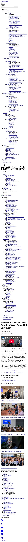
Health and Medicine (8, 483)
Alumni (5, 128)
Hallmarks (8, 149)
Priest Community (13, 101)
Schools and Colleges (11, 28)
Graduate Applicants (13, 88)
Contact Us (3, 499)
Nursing (11, 40)
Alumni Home (12, 133)
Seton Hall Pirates (10, 115)
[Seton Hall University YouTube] (2, 531)
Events (5, 159)
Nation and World (18, 372)
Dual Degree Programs (14, 21)
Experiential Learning (14, 45)
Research (5, 487)
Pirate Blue (11, 124)
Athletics (5, 113)
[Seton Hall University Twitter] (2, 524)
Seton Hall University (8, 317)
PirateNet (5, 161)
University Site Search (8, 191)
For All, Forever (13, 141)
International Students (11, 84)
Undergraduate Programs (15, 16)
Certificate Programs (13, 22)
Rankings (8, 150)
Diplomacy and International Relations (18, 34)
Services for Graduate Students (16, 83)
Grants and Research (14, 56)
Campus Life (6, 479)
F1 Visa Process (12, 89)
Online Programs (13, 19)
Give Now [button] (5, 315)
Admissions (6, 58)
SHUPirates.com (13, 118)
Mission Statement (10, 151)
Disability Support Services (9, 512)
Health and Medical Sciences (15, 35)
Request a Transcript (13, 137)
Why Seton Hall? (13, 142)
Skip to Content (4, 1)
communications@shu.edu (9, 380)
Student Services (10, 153)
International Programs (14, 27)
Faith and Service (7, 482)
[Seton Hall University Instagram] (2, 538)
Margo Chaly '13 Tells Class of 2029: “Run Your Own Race (13, 434)
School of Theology (13, 104)
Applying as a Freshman (14, 65)
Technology (6, 506)
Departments (12, 49)
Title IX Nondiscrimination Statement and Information (13, 498)
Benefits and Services (14, 136)
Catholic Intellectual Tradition (16, 105)
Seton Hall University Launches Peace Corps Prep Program (13, 417)
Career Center (6, 504)
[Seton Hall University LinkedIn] (2, 528)
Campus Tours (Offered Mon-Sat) (17, 71)
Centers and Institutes (14, 50)
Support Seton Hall (10, 139)
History (8, 155)
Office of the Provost (14, 57)
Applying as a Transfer (14, 66)
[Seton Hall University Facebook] (2, 521)
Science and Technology (9, 488)
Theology (11, 41)
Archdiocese (12, 111)
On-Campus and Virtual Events (16, 69)
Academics (5, 10)
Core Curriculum (13, 52)
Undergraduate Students (11, 61)
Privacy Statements (5, 497)
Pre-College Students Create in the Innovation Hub (11, 400)
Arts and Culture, (10, 372)
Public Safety (6, 511)
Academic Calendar (13, 54)
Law (10, 39)
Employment (6, 515)
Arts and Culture (7, 475)
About (4, 145)
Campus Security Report (9, 513)
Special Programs (13, 23)
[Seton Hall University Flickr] (2, 534)
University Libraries (13, 53)
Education (5, 480)
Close (5, 9)
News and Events (7, 319)
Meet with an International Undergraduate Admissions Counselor (17, 91)
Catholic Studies (13, 102)
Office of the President (11, 158)
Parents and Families (8, 503)
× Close (2, 5)
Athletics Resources (10, 119)
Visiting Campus (7, 510)
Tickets (10, 123)
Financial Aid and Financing (15, 82)
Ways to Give (12, 144)
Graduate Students (10, 74)
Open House (12, 70)
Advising (11, 47)
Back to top (3, 540)
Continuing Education (14, 18)
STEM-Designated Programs (15, 25)
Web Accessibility (7, 507)
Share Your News (13, 135)
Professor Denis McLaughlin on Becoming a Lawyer (11, 451)
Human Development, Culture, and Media (15, 219)
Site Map (5, 508)
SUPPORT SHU (7, 162)
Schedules (11, 122)
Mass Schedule (12, 109)
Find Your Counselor (14, 72)
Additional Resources (11, 43)
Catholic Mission (7, 93)
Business (11, 32)
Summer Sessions (13, 26)
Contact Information (13, 79)
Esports (11, 127)
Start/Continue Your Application (16, 80)
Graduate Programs (13, 17)
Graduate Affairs (13, 76)
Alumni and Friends (10, 131)
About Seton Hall (10, 148)
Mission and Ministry (14, 98)
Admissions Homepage (14, 63)
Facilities (11, 126)
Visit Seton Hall (9, 157)
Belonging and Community (12, 154)
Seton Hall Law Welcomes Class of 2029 (9, 468)
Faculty (11, 48)
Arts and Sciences (13, 31)
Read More (14, 370)
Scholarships (12, 67)
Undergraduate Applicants (15, 87)
